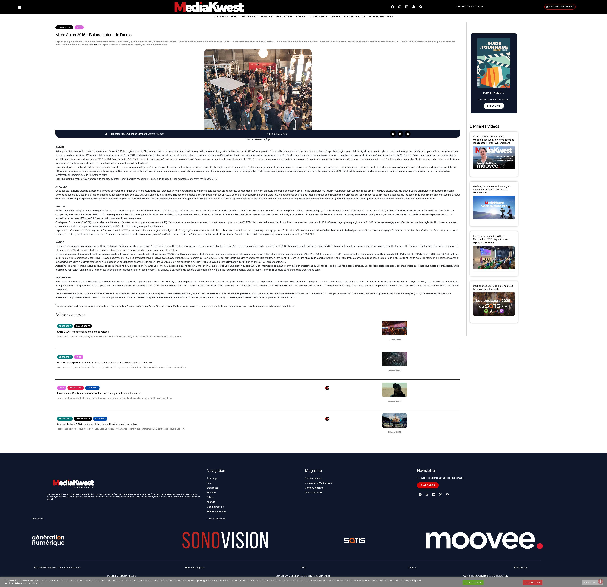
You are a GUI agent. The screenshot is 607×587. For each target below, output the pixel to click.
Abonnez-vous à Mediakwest (171, 306)
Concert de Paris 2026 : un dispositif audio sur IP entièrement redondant (97, 424)
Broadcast (249, 16)
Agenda (336, 16)
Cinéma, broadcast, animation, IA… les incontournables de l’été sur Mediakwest (492, 189)
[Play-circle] (440, 495)
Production (284, 16)
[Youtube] (447, 495)
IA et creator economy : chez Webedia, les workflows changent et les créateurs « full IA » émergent (493, 139)
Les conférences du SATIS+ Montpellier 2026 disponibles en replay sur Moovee (491, 239)
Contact (412, 567)
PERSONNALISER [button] (592, 582)
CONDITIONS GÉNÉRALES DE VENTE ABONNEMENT (303, 576)
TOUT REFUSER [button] (532, 582)
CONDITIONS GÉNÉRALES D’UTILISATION (485, 576)
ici (39, 583)
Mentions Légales (195, 567)
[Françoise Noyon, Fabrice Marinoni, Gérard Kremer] (106, 134)
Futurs (300, 16)
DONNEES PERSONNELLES (121, 576)
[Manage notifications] (600, 581)
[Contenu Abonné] (327, 388)
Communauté (318, 16)
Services (266, 16)
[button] (393, 134)
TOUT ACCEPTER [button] (473, 582)
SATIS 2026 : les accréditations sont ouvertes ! (83, 331)
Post (234, 16)
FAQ (303, 567)
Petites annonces (380, 16)
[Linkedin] (407, 7)
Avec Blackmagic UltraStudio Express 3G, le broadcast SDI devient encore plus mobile (104, 362)
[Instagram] (399, 7)
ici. (95, 44)
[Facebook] (392, 7)
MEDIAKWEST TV (354, 16)
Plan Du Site (521, 567)
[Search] (421, 7)
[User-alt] (414, 7)
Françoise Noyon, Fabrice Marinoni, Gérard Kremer (137, 133)
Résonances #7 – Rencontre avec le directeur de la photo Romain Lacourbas (99, 393)
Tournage (221, 16)
